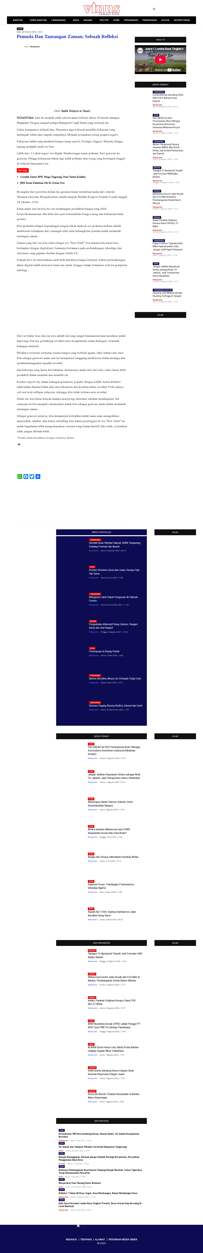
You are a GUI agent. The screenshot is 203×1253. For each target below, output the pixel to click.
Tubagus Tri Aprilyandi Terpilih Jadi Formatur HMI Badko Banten (168, 173)
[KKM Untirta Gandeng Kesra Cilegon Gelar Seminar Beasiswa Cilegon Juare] (69, 1074)
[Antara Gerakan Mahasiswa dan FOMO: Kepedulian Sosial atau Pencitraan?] (69, 835)
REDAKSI (71, 1239)
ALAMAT (100, 1239)
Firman (62, 1163)
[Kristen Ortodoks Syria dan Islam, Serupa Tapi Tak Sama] (71, 575)
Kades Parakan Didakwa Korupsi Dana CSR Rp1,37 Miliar (165, 223)
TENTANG (86, 1239)
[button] (173, 9)
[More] (124, 44)
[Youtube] (46, 9)
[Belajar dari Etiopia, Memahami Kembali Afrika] (69, 862)
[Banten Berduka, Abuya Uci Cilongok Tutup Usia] (71, 684)
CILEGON (92, 1067)
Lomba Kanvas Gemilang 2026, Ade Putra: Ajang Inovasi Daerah (168, 98)
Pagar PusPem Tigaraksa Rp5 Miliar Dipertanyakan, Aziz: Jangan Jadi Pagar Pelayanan (168, 246)
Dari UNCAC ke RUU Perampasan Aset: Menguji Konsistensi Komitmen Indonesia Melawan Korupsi (114, 751)
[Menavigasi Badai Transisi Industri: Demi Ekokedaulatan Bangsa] (69, 807)
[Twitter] (42, 9)
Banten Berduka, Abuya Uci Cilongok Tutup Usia (115, 678)
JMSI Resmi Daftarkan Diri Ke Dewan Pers (42, 183)
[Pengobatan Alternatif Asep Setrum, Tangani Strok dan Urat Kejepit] (71, 629)
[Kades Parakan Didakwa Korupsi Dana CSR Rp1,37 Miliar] (142, 223)
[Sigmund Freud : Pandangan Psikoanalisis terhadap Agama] (69, 890)
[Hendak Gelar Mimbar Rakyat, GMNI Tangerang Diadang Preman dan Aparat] (71, 548)
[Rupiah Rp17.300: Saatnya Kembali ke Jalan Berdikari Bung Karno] (69, 917)
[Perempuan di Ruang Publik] (71, 657)
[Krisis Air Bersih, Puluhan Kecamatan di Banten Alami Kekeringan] (69, 1098)
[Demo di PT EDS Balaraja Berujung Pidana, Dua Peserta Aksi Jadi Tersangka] (114, 499)
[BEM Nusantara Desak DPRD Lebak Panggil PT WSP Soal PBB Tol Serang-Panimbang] (69, 1027)
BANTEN (157, 168)
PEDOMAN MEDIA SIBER (123, 1239)
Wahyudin (157, 105)
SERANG (157, 191)
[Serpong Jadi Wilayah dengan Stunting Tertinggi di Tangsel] (142, 296)
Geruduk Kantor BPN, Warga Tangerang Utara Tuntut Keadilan (52, 177)
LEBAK (91, 1021)
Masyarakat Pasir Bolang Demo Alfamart (80, 1183)
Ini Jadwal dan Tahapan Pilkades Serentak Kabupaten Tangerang (93, 1147)
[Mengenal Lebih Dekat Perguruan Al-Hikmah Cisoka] (71, 602)
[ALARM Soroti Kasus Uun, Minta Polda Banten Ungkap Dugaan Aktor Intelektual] (69, 1051)
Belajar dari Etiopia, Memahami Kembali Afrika (113, 856)
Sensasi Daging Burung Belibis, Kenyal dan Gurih (115, 705)
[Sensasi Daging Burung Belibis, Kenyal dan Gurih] (71, 711)
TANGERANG (159, 92)
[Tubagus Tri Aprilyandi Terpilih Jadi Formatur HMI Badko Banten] (142, 173)
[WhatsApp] (109, 44)
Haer (61, 1150)
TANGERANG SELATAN (163, 290)
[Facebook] (33, 9)
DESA (62, 1130)
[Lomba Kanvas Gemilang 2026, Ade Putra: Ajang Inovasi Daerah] (142, 97)
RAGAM (93, 621)
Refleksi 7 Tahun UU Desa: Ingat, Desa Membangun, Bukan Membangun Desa (98, 1193)
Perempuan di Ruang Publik (104, 651)
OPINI (20, 29)
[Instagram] (37, 9)
